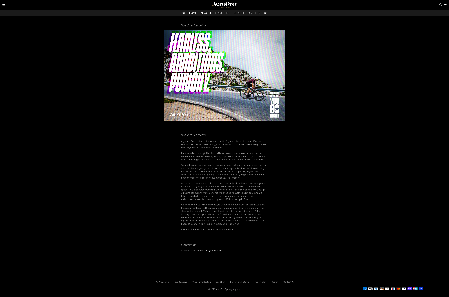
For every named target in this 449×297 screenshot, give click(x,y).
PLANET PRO (222, 13)
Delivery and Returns (239, 282)
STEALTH (239, 13)
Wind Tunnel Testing (201, 282)
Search (275, 282)
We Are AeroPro (162, 282)
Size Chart (220, 282)
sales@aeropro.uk (213, 250)
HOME (192, 13)
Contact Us (288, 282)
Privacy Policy (260, 282)
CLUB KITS (254, 13)
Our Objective (181, 282)
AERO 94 (206, 13)
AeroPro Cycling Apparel (228, 289)
